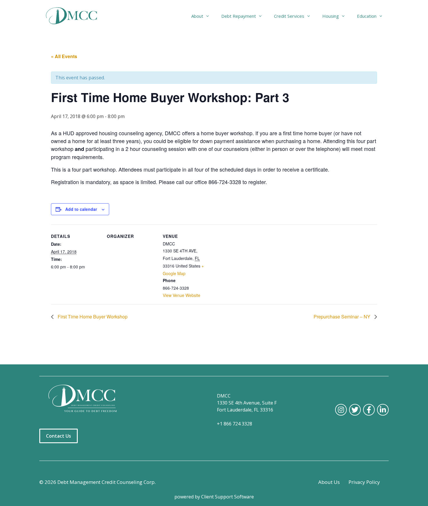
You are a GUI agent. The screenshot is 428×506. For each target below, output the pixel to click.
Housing (330, 16)
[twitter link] (355, 410)
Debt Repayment (238, 16)
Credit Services (289, 16)
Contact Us (58, 436)
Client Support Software (227, 496)
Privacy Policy (364, 482)
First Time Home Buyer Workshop (92, 316)
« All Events (64, 56)
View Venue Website (181, 295)
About (197, 16)
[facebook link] (369, 410)
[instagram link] (341, 410)
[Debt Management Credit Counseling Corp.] (75, 16)
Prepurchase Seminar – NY (343, 316)
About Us (329, 482)
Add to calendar (81, 209)
